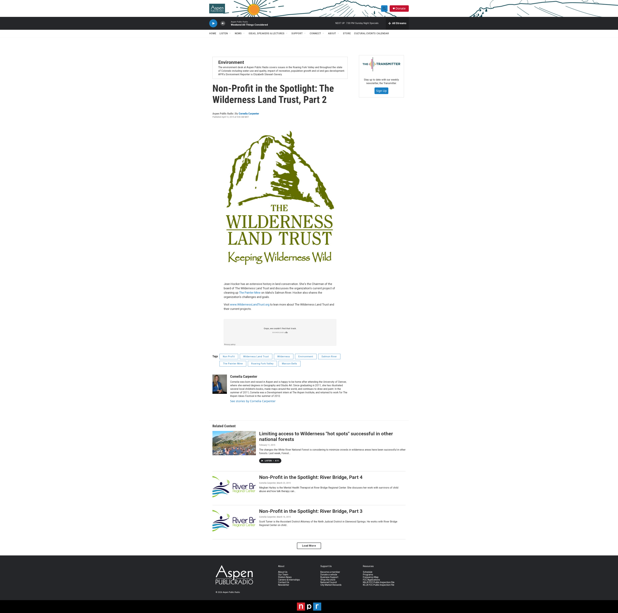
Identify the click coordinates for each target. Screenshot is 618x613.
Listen (224, 33)
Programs (368, 574)
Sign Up (381, 91)
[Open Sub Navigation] (230, 33)
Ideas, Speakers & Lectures (267, 33)
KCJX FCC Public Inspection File (378, 585)
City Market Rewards (331, 585)
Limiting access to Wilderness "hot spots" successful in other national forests (326, 436)
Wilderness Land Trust (256, 356)
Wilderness (283, 356)
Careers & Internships (289, 580)
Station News (285, 577)
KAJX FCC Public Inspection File (378, 582)
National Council (328, 582)
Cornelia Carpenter (249, 113)
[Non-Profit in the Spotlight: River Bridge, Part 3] (234, 520)
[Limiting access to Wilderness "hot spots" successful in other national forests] (234, 443)
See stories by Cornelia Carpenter (253, 401)
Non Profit (229, 356)
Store (347, 33)
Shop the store (327, 580)
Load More (309, 545)
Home (212, 33)
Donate (401, 8)
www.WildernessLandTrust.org (249, 304)
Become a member (330, 572)
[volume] (223, 23)
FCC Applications (371, 580)
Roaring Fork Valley (262, 363)
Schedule (367, 572)
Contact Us (283, 582)
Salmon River (329, 356)
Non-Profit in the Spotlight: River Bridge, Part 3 (310, 511)
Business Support (329, 577)
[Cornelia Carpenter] (219, 384)
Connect (315, 33)
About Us (282, 572)
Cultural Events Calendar (371, 33)
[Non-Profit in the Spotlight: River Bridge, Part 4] (234, 487)
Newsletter (283, 585)
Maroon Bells (289, 363)
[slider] (228, 23)
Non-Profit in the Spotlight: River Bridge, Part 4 (310, 477)
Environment (231, 62)
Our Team (283, 574)
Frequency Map (371, 577)
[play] (213, 23)
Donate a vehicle (328, 574)
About (332, 33)
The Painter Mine (250, 292)
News (238, 33)
